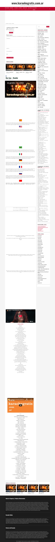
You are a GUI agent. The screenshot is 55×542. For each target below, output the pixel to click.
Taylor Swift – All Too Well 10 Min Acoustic (43, 44)
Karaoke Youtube (40, 241)
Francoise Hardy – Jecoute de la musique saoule (21, 439)
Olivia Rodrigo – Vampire (41, 47)
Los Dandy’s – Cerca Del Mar (21, 468)
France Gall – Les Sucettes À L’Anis (21, 425)
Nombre (7, 48)
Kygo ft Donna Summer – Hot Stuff (42, 40)
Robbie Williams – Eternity (21, 443)
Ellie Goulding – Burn (21, 440)
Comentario (8, 38)
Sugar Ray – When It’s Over (21, 460)
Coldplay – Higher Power (41, 54)
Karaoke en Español (40, 244)
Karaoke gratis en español (41, 261)
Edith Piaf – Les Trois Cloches (21, 420)
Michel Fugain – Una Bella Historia (21, 426)
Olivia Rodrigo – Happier (41, 33)
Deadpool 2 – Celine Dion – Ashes (20, 67)
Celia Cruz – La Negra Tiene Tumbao (21, 445)
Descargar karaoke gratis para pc (42, 278)
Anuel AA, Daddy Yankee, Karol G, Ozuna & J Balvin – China (21, 458)
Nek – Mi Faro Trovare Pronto (21, 429)
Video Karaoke (39, 274)
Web (7, 54)
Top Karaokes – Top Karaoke (18, 7)
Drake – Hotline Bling (40, 107)
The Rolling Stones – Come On (41, 62)
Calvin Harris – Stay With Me (41, 105)
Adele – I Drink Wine (40, 74)
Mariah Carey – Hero (21, 455)
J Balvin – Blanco (21, 435)
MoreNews (32, 541)
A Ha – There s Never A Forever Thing (42, 78)
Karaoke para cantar (40, 275)
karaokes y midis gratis (8, 79)
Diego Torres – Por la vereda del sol (21, 459)
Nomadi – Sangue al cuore (21, 436)
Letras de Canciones (40, 230)
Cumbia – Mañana (40, 91)
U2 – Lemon (21, 438)
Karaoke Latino (39, 258)
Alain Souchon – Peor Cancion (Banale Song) (20, 416)
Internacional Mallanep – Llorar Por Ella (43, 81)
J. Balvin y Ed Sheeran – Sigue (41, 59)
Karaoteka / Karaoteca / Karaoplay (42, 264)
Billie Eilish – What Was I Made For (42, 58)
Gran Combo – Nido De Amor (41, 93)
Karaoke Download (40, 248)
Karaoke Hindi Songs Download (41, 266)
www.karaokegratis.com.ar (27, 3)
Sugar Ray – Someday (21, 453)
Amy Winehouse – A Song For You (42, 49)
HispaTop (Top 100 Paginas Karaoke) (43, 227)
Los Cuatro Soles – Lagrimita (21, 467)
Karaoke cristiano (40, 250)
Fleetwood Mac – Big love (21, 444)
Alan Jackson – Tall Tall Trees (21, 449)
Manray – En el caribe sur (41, 90)
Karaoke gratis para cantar (41, 270)
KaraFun (39, 281)
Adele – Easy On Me (40, 36)
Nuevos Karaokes (40, 240)
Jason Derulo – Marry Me (41, 75)
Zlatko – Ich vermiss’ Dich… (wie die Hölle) (43, 41)
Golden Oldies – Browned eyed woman (42, 94)
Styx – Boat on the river (21, 430)
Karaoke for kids (40, 251)
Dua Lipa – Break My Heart (11, 67)
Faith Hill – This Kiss (40, 96)
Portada (7, 23)
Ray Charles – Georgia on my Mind (21, 477)
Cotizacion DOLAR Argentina (42, 226)
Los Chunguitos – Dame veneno (21, 465)
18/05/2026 (7, 493)
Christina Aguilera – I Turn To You (21, 434)
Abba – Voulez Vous (21, 419)
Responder (11, 32)
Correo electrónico (9, 51)
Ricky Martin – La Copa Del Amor (21, 478)
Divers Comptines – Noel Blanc (21, 450)
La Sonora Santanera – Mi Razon (42, 84)
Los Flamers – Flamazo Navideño (21, 433)
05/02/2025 (12, 79)
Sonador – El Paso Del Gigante (21, 463)
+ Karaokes (33, 9)
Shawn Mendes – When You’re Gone (42, 46)
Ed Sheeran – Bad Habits (41, 34)
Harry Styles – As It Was (41, 69)
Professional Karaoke (40, 253)
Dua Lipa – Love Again (40, 102)
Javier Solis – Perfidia (40, 83)
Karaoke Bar (39, 254)
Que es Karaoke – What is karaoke (32, 7)
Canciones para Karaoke (41, 257)
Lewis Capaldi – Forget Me (41, 104)
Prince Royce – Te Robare (21, 473)
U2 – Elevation (21, 454)
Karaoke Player (25, 7)
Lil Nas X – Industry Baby (41, 77)
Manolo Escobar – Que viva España (42, 87)
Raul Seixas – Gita (40, 97)
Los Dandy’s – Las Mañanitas (21, 469)
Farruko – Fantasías (21, 431)
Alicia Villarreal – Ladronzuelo (41, 88)
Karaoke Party (39, 245)
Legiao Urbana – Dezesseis (21, 464)
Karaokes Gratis (40, 282)
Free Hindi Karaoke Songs (41, 267)
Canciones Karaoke (40, 228)
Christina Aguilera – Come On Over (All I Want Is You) (21, 474)
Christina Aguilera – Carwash (21, 448)
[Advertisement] (27, 17)
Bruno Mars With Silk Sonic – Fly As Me (43, 31)
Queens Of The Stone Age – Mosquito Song (43, 37)
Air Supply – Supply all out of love (21, 472)
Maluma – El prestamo (21, 462)
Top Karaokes (39, 238)
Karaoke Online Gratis (40, 247)
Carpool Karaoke (40, 263)
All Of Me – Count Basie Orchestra (21, 424)
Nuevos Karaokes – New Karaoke (9, 7)
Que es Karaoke (40, 235)
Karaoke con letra (40, 277)
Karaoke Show (39, 260)
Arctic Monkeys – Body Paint (41, 61)
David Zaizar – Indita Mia (30, 67)
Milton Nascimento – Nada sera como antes (43, 80)
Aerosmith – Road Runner (41, 65)
